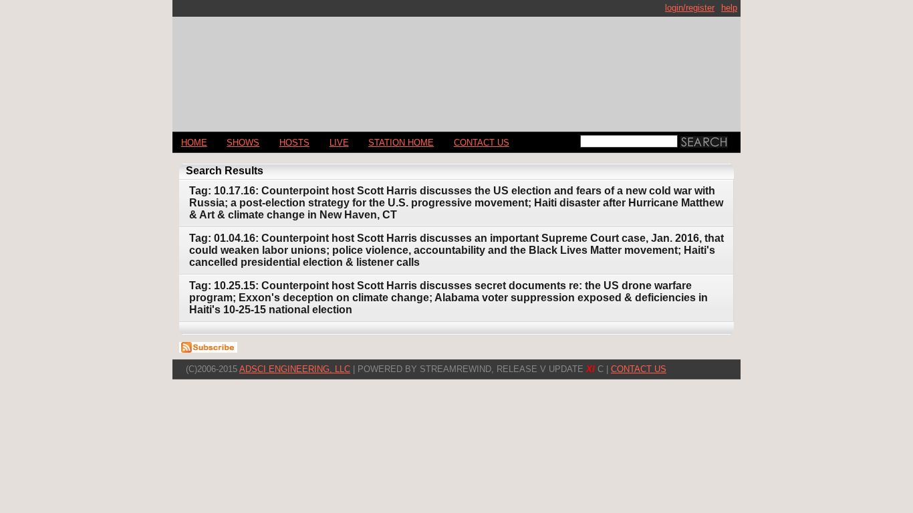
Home (194, 143)
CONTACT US (481, 143)
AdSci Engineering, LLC (294, 369)
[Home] (456, 68)
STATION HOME (401, 143)
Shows (243, 143)
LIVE (339, 143)
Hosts (294, 143)
